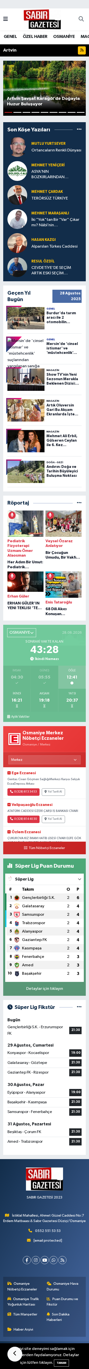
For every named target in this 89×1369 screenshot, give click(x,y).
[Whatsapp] (53, 1260)
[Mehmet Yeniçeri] (17, 171)
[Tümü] (79, 129)
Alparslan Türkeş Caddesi (54, 246)
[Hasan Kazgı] (17, 243)
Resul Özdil (43, 261)
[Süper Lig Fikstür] (79, 1007)
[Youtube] (45, 1260)
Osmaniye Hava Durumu (63, 1286)
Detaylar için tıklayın (44, 989)
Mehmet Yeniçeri (48, 165)
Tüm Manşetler (25, 1314)
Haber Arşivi (23, 1329)
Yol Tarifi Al (55, 791)
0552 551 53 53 (48, 1231)
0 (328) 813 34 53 (25, 791)
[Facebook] (27, 1260)
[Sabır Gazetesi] (42, 19)
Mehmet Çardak (47, 192)
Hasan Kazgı (43, 240)
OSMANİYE (64, 36)
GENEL (10, 36)
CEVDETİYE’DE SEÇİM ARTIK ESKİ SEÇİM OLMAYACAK (51, 271)
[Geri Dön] (14, 1354)
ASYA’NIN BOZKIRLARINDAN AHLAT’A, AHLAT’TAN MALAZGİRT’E (50, 175)
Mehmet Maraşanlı (50, 213)
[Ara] (81, 19)
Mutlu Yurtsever (48, 143)
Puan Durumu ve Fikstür (62, 1301)
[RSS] (62, 1260)
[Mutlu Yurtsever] (17, 147)
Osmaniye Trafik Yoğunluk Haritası (23, 1301)
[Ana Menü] (5, 19)
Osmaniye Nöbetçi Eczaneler (22, 1286)
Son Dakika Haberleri (58, 1317)
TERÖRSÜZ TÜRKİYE (49, 198)
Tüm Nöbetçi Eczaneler (47, 848)
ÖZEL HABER (35, 36)
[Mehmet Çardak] (17, 195)
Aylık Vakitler (20, 716)
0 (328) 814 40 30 (25, 819)
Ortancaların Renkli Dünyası (56, 150)
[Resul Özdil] (17, 267)
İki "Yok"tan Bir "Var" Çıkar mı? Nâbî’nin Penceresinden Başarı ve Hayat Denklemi (55, 223)
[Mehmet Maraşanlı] (17, 219)
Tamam (61, 1363)
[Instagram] (36, 1260)
